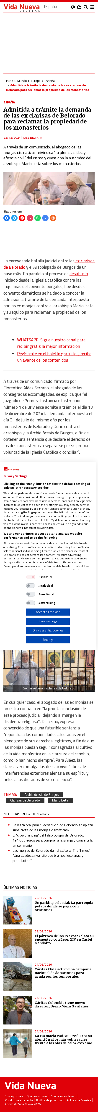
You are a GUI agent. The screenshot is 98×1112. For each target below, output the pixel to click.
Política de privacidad (49, 1100)
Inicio (9, 80)
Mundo (22, 80)
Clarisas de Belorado (25, 800)
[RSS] (53, 218)
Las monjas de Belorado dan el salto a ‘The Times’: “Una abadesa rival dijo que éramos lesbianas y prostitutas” (51, 855)
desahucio (79, 273)
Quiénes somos (37, 1096)
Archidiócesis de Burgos (42, 794)
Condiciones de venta (19, 1100)
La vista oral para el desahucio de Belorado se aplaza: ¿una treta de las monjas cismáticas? (53, 827)
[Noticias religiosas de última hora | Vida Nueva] (21, 8)
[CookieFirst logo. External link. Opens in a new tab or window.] (11, 469)
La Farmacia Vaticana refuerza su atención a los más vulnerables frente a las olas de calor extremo (63, 1039)
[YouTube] (22, 218)
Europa (36, 80)
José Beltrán (32, 137)
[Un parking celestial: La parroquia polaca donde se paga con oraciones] (17, 910)
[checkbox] (30, 577)
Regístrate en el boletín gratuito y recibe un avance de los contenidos (54, 357)
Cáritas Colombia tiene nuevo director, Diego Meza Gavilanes (62, 1004)
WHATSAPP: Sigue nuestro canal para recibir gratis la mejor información (51, 343)
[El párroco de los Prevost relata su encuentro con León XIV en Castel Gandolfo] (17, 943)
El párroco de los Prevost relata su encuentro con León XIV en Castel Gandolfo (64, 939)
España (50, 80)
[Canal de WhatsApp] (37, 218)
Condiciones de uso (63, 1096)
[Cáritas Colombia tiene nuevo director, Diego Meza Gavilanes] (17, 1010)
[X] (14, 218)
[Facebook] (6, 218)
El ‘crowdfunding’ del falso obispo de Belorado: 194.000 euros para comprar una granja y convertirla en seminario (53, 840)
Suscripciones (14, 1096)
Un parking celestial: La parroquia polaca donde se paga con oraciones (64, 906)
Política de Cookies (79, 1100)
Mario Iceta (60, 800)
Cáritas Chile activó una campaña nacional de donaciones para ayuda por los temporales (63, 973)
